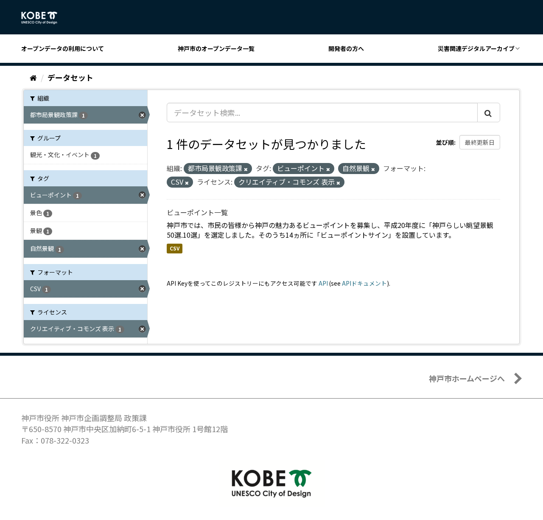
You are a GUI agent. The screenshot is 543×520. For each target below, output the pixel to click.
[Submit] (488, 112)
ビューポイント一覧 (197, 212)
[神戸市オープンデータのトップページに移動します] (44, 17)
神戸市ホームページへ (467, 378)
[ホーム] (33, 77)
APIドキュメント (364, 283)
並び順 (445, 142)
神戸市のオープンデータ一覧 (216, 48)
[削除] (246, 169)
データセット (70, 77)
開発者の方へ (346, 48)
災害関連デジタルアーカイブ (476, 48)
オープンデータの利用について (62, 48)
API (323, 283)
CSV (174, 248)
